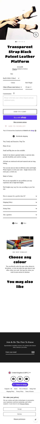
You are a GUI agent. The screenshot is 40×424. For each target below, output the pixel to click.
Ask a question (7, 215)
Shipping (14, 69)
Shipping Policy (7, 202)
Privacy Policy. (24, 404)
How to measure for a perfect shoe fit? (14, 196)
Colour (13, 82)
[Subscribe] (32, 352)
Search (15, 388)
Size (11, 74)
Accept (20, 409)
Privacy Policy (19, 391)
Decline (19, 414)
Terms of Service (29, 391)
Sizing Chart (6, 208)
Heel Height (28, 82)
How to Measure (23, 388)
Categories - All (8, 388)
